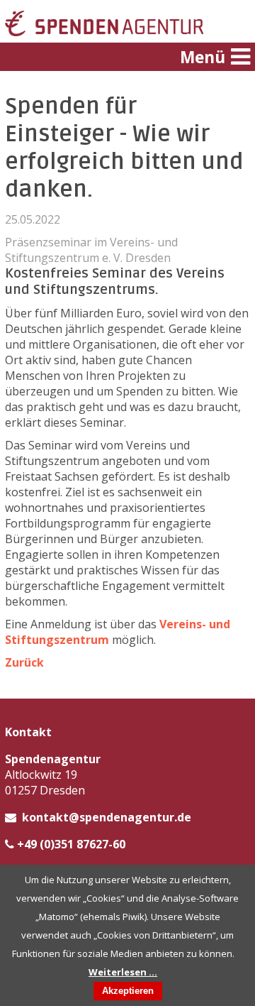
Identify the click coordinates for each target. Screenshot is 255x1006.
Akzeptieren (128, 990)
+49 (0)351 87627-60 (71, 844)
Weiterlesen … (123, 972)
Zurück (24, 662)
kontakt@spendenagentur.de (106, 817)
